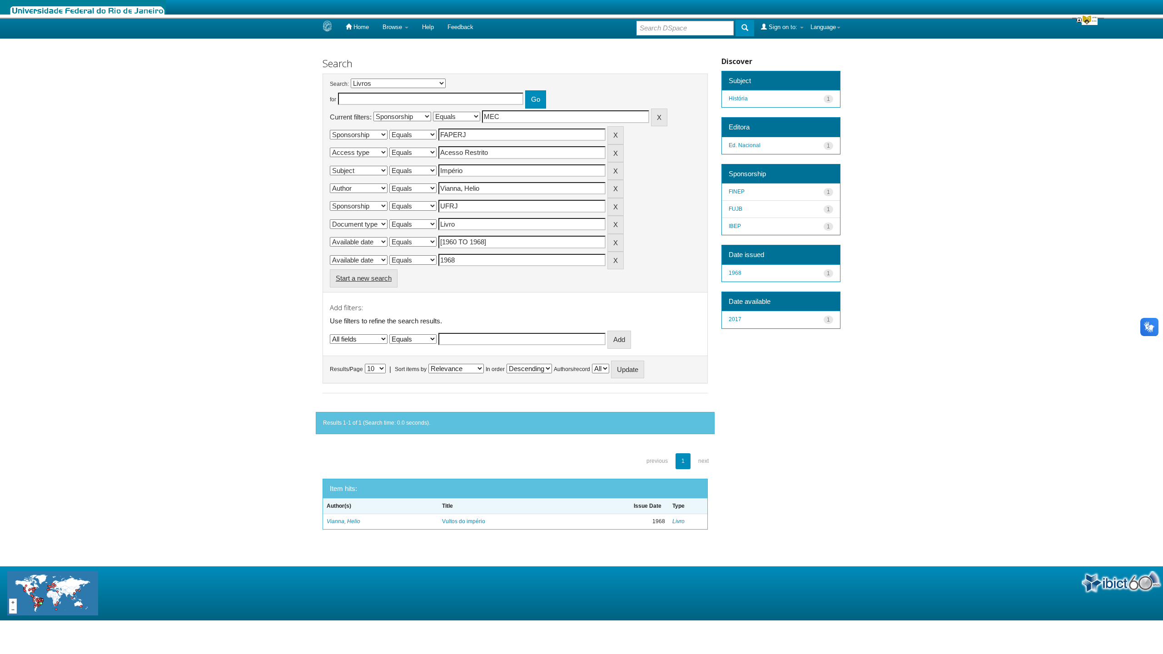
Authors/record (572, 369)
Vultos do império (463, 521)
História (738, 98)
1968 (735, 273)
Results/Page (346, 369)
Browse (393, 27)
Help (428, 27)
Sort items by (411, 369)
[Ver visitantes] (52, 593)
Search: (339, 84)
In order (495, 369)
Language (823, 27)
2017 (735, 319)
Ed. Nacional (744, 145)
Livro (678, 521)
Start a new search (364, 278)
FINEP (737, 191)
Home (360, 27)
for (333, 99)
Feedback (460, 27)
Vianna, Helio (343, 521)
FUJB (735, 209)
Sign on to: (783, 27)
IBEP (735, 226)
